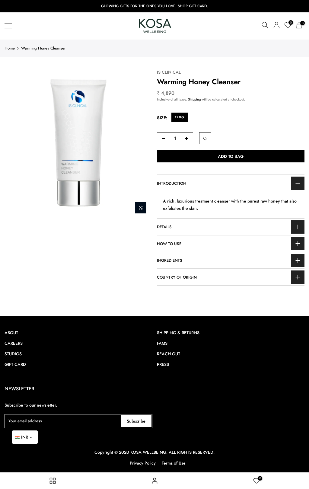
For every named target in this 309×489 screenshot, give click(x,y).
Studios (13, 354)
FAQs (162, 343)
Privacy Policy (143, 463)
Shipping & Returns (178, 333)
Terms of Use (174, 463)
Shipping (194, 99)
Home (10, 48)
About (11, 333)
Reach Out (168, 354)
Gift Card (15, 364)
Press (163, 364)
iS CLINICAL (169, 72)
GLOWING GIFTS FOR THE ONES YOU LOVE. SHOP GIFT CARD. (154, 6)
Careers (14, 343)
